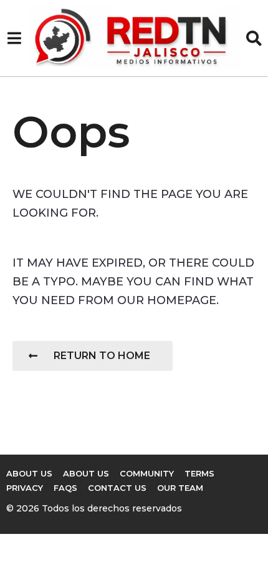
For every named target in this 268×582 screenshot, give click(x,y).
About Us (29, 473)
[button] (14, 38)
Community (147, 473)
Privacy (24, 488)
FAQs (65, 488)
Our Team (180, 488)
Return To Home (102, 356)
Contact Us (117, 488)
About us (86, 473)
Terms (199, 473)
